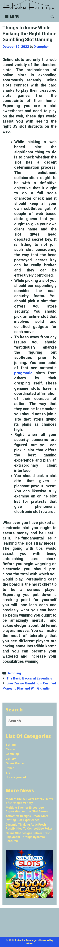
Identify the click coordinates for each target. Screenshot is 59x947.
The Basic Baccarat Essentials (29, 678)
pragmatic (23, 373)
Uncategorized (16, 777)
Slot (8, 772)
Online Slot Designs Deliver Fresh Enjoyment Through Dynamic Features (28, 837)
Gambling (14, 673)
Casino (10, 749)
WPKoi (29, 943)
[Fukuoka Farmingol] (29, 5)
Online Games (15, 763)
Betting (11, 744)
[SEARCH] (52, 16)
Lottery (11, 758)
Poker (10, 768)
